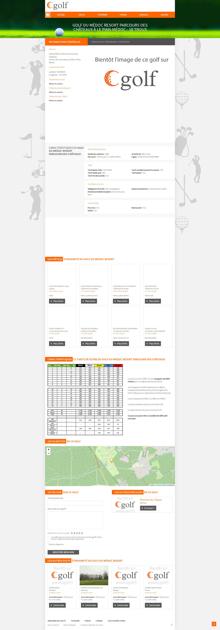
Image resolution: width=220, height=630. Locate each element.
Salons (164, 14)
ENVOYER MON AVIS (63, 552)
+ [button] (48, 449)
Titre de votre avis (55, 498)
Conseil (99, 621)
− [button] (48, 453)
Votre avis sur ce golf (57, 509)
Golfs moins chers (116, 621)
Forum (123, 14)
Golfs (82, 14)
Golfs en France (98, 42)
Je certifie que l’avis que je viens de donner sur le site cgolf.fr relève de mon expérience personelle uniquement (76, 538)
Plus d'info (58, 301)
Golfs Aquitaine (111, 42)
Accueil (61, 14)
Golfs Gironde (124, 42)
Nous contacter (53, 625)
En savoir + (150, 508)
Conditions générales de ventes (91, 625)
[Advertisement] (110, 123)
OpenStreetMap (162, 485)
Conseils (143, 14)
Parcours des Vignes (151, 499)
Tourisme (102, 14)
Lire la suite (58, 605)
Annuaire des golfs (57, 621)
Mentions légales (70, 625)
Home (48, 15)
